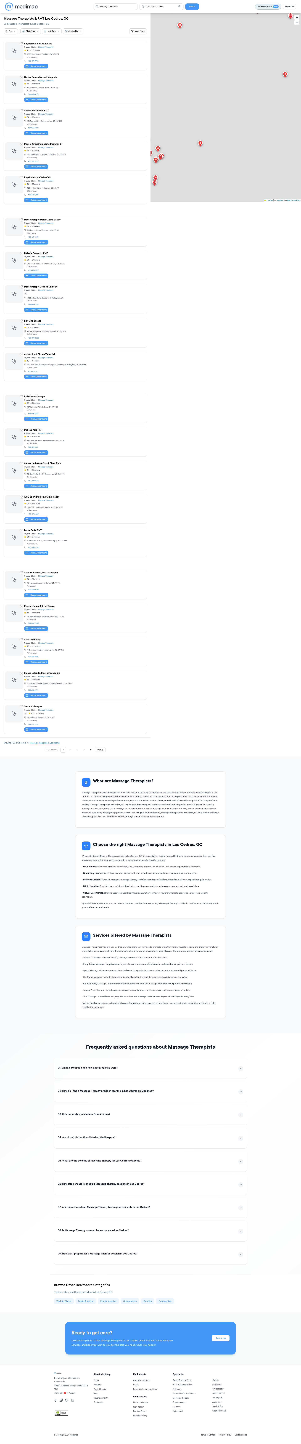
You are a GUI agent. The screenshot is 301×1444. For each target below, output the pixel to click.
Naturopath (217, 1397)
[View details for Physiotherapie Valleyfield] (75, 189)
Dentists (148, 1301)
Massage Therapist (181, 1398)
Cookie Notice (241, 1434)
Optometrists (164, 1301)
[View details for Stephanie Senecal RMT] (75, 122)
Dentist (215, 1380)
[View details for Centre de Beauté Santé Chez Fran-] (75, 475)
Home (96, 1380)
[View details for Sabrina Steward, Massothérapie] (75, 584)
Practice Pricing (140, 1415)
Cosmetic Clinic (219, 1410)
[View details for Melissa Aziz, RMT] (75, 441)
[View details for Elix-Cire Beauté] (75, 332)
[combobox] (30, 31)
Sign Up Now (138, 1407)
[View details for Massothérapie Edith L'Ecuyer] (75, 618)
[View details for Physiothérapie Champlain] (75, 55)
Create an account (141, 1380)
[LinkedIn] (72, 1400)
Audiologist (217, 1402)
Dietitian (176, 1406)
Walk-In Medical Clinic (182, 1384)
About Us (97, 1384)
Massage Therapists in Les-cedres (45, 742)
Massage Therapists (45, 47)
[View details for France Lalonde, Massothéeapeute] (75, 685)
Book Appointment (38, 66)
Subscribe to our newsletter (145, 1389)
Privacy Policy (225, 1434)
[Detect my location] (179, 6)
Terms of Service (208, 1434)
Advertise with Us (101, 1398)
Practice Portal (139, 1411)
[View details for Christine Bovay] (75, 651)
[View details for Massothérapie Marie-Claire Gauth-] (75, 231)
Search (192, 6)
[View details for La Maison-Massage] (75, 408)
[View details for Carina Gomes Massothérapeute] (75, 89)
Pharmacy (177, 1389)
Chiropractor (217, 1388)
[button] (200, 143)
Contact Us (98, 1402)
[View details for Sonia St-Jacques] (75, 718)
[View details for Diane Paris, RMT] (75, 542)
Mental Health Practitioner (184, 1393)
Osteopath (217, 1384)
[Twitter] (66, 1400)
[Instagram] (61, 1400)
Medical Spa (217, 1406)
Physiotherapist (179, 1402)
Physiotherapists (108, 1301)
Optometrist (178, 1411)
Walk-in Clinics (63, 1301)
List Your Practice (140, 1402)
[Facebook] (55, 1400)
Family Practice (85, 1301)
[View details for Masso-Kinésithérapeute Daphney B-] (75, 156)
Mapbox (280, 200)
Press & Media (100, 1389)
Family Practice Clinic (182, 1380)
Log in (136, 1384)
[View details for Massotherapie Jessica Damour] (75, 299)
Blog (96, 1393)
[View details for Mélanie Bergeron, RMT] (75, 265)
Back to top (221, 1338)
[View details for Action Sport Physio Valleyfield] (75, 366)
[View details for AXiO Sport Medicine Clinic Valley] (75, 508)
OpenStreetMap (293, 200)
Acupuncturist (218, 1393)
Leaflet (269, 200)
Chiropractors (130, 1301)
